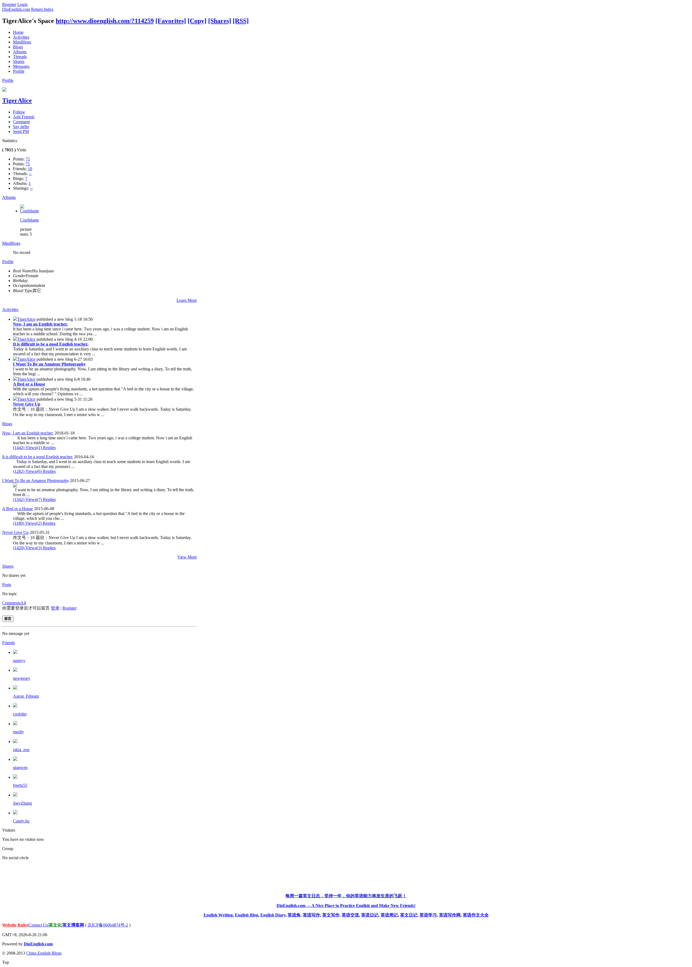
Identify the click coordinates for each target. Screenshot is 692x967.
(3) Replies (46, 548)
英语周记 (389, 915)
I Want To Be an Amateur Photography (49, 364)
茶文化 (55, 925)
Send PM (21, 131)
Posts (6, 584)
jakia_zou (21, 749)
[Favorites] (170, 20)
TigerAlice (17, 100)
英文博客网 (73, 925)
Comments (11, 603)
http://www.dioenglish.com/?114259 (105, 20)
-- (30, 173)
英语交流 (350, 915)
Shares (18, 61)
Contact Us (38, 925)
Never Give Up (26, 404)
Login (22, 4)
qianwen (20, 767)
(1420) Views (24, 548)
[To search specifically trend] (15, 319)
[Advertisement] (346, 877)
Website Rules (15, 925)
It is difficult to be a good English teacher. (50, 344)
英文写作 (331, 915)
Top (5, 962)
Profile (18, 71)
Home (18, 32)
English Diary (272, 915)
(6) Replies (46, 471)
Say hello (21, 126)
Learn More (187, 300)
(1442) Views (24, 447)
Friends (8, 642)
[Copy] (197, 20)
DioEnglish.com (16, 9)
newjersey (21, 678)
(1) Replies (46, 447)
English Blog (246, 915)
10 (30, 168)
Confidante (29, 220)
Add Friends (23, 117)
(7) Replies (46, 499)
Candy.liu (21, 821)
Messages (21, 66)
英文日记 (408, 915)
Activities (21, 37)
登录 (55, 608)
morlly (18, 732)
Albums (19, 51)
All (23, 603)
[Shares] (219, 20)
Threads (20, 56)
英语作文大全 (476, 915)
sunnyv (19, 660)
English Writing (218, 915)
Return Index (42, 9)
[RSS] (241, 20)
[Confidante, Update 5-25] (29, 211)
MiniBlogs (22, 42)
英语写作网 (450, 915)
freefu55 (20, 785)
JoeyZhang (22, 803)
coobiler (20, 714)
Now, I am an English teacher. (40, 324)
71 (28, 159)
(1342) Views (24, 499)
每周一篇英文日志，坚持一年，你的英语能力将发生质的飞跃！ (346, 896)
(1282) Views (24, 471)
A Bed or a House (29, 384)
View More (187, 557)
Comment (21, 121)
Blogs (18, 47)
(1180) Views (24, 523)
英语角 (294, 915)
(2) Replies (46, 523)
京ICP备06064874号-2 (108, 925)
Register (9, 4)
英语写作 (311, 915)
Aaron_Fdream (26, 696)
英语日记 (369, 915)
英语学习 (428, 915)
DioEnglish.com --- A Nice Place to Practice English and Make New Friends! (346, 905)
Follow (19, 112)
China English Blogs (44, 953)
